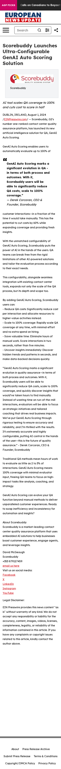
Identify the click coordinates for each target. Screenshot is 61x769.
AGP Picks (8, 5)
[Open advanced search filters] (47, 30)
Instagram (9, 588)
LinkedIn (8, 584)
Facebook (9, 574)
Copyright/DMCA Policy (20, 763)
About (15, 749)
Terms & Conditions (45, 756)
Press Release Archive (36, 749)
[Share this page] (56, 30)
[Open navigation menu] (6, 30)
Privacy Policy (47, 763)
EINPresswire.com (15, 119)
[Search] (39, 30)
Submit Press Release (17, 756)
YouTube (8, 593)
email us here (11, 565)
